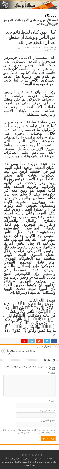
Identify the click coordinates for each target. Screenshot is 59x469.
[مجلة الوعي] (29, 4)
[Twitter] (35, 455)
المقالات (34, 48)
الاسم (52, 401)
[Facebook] (39, 455)
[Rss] (41, 455)
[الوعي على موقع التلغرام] (22, 455)
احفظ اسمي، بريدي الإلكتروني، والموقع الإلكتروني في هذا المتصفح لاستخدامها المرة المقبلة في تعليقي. (31, 431)
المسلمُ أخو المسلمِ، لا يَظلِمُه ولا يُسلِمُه (21, 351)
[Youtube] (32, 455)
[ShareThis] (29, 455)
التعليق (52, 373)
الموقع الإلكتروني (48, 420)
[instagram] (26, 455)
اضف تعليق (22, 48)
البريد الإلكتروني (48, 410)
